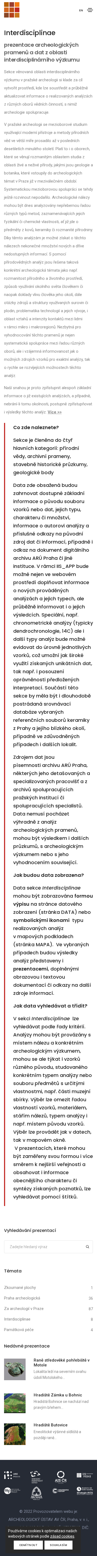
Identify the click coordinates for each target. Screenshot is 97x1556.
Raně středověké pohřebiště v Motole (61, 1363)
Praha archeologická (22, 1298)
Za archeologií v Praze (24, 1308)
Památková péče (19, 1329)
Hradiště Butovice (51, 1425)
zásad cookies (62, 1536)
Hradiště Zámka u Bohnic (58, 1395)
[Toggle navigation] (90, 10)
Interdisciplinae (17, 1319)
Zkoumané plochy (20, 1287)
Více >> (55, 412)
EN (81, 10)
